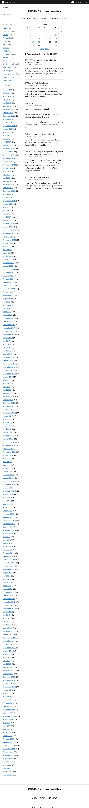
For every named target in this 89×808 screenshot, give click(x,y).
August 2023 (8, 204)
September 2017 (9, 413)
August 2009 (8, 719)
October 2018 (8, 370)
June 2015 (7, 501)
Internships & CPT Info (58, 18)
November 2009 (9, 709)
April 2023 (7, 217)
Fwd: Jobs (29, 103)
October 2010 (8, 683)
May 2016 (6, 465)
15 (50, 38)
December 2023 (9, 191)
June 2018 (7, 383)
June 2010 (7, 696)
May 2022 (6, 253)
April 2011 (7, 664)
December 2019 (9, 324)
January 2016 (8, 478)
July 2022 (6, 246)
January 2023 (8, 227)
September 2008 (9, 755)
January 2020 (8, 321)
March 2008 (7, 775)
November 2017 (9, 406)
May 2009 (6, 729)
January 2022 (8, 266)
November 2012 (9, 602)
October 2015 (8, 488)
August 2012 (8, 612)
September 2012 (9, 608)
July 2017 (6, 419)
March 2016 (7, 471)
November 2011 (9, 641)
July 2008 (6, 762)
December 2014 (9, 520)
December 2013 (9, 559)
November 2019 (9, 328)
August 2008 (8, 758)
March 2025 (7, 145)
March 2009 (7, 735)
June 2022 (7, 249)
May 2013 (6, 582)
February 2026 (8, 109)
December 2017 (9, 403)
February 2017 (8, 435)
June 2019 (7, 344)
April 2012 (7, 625)
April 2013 (7, 585)
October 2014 (8, 527)
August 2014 (8, 533)
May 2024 (6, 174)
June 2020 (7, 305)
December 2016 (9, 442)
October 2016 (8, 448)
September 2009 (9, 716)
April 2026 (7, 103)
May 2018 (6, 386)
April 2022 (7, 256)
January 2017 (8, 439)
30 (56, 45)
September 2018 (9, 373)
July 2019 (6, 341)
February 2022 (8, 263)
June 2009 (7, 726)
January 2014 (8, 556)
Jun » (47, 49)
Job (23, 18)
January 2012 (8, 634)
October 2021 (8, 276)
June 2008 (7, 765)
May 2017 (6, 426)
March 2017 (7, 432)
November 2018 (9, 367)
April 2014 (7, 546)
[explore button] (73, 2)
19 (33, 42)
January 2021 (8, 282)
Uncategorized (8, 74)
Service (5, 61)
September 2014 (9, 530)
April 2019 (7, 351)
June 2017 (7, 422)
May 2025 (6, 139)
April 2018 (7, 390)
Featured (6, 38)
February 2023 (8, 223)
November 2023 (9, 194)
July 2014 (6, 537)
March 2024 (7, 181)
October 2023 (8, 197)
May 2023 (6, 214)
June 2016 (7, 461)
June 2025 (7, 135)
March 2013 (7, 589)
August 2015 (8, 494)
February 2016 (8, 475)
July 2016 (6, 458)
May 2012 (6, 621)
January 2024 (8, 187)
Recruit (5, 57)
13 (39, 38)
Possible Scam (8, 54)
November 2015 (9, 484)
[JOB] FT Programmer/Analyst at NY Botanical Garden (40, 61)
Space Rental (8, 67)
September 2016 (9, 452)
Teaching (6, 70)
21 (44, 42)
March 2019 (7, 354)
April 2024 (7, 178)
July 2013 (6, 576)
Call (28, 18)
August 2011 (8, 651)
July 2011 (6, 654)
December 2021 (9, 269)
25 (28, 45)
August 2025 (8, 129)
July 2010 (6, 693)
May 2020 (6, 308)
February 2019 (8, 357)
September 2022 (9, 240)
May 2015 (6, 504)
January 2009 (8, 742)
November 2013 (9, 563)
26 (33, 45)
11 (28, 38)
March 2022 (7, 259)
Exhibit (5, 34)
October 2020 (8, 292)
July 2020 (6, 302)
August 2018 (8, 377)
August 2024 (8, 168)
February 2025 (8, 148)
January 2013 (8, 595)
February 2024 (8, 184)
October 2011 (8, 644)
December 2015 (9, 481)
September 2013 (9, 569)
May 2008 (6, 768)
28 (44, 45)
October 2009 (8, 713)
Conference (7, 31)
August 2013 (8, 572)
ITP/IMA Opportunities (44, 11)
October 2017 (8, 409)
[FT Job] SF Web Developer (36, 83)
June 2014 (7, 540)
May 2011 (6, 660)
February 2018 (8, 396)
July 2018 (6, 380)
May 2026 (6, 99)
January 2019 (8, 360)
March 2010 (7, 700)
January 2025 (8, 152)
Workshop (7, 80)
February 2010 (8, 703)
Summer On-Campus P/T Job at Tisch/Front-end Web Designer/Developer (44, 153)
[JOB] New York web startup (37, 177)
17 (61, 38)
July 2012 (6, 615)
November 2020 (9, 289)
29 (50, 45)
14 (44, 38)
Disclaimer (44, 18)
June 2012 (7, 618)
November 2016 (9, 445)
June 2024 (7, 171)
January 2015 (8, 517)
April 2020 (7, 311)
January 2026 (8, 112)
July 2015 (6, 497)
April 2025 (7, 142)
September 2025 (9, 126)
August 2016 (8, 455)
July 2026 (6, 93)
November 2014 (9, 523)
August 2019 (8, 338)
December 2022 (9, 230)
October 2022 (8, 236)
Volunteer (7, 77)
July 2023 (6, 207)
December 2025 (9, 116)
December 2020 (9, 285)
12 (33, 38)
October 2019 (8, 331)
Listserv (6, 48)
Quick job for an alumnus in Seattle (40, 134)
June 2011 (7, 657)
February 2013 (8, 592)
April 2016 (7, 468)
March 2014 (7, 550)
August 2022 (8, 243)
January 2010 (8, 706)
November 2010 (9, 680)
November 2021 (9, 272)
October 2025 (8, 122)
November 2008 (9, 749)
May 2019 (6, 347)
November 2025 (9, 119)
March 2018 (7, 393)
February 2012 (8, 631)
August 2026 (8, 90)
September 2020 (9, 295)
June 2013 (7, 579)
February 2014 (8, 553)
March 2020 (7, 315)
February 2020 (8, 318)
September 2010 (9, 687)
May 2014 (6, 543)
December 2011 (9, 638)
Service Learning (9, 64)
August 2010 (8, 690)
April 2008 (7, 771)
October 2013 (8, 566)
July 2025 (6, 132)
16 (56, 38)
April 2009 (7, 732)
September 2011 (9, 647)
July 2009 (6, 722)
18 (28, 42)
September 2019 (9, 334)
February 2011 (8, 670)
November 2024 (9, 158)
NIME (5, 51)
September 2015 (9, 491)
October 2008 (8, 752)
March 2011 (7, 667)
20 (39, 42)
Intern (35, 18)
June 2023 (7, 210)
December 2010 (9, 677)
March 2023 (7, 220)
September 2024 (9, 165)
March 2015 (7, 510)
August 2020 (8, 298)
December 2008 (9, 745)
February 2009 (8, 739)
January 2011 (8, 674)
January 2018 (8, 400)
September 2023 (9, 201)
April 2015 (7, 507)
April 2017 (7, 429)
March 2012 (7, 628)
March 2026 (7, 106)
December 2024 (9, 155)
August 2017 (8, 416)
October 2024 (8, 161)
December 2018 (9, 364)
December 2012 (9, 598)
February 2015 (8, 514)
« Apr (42, 49)
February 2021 (8, 279)
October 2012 (8, 605)
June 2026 (7, 96)
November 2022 (9, 233)
